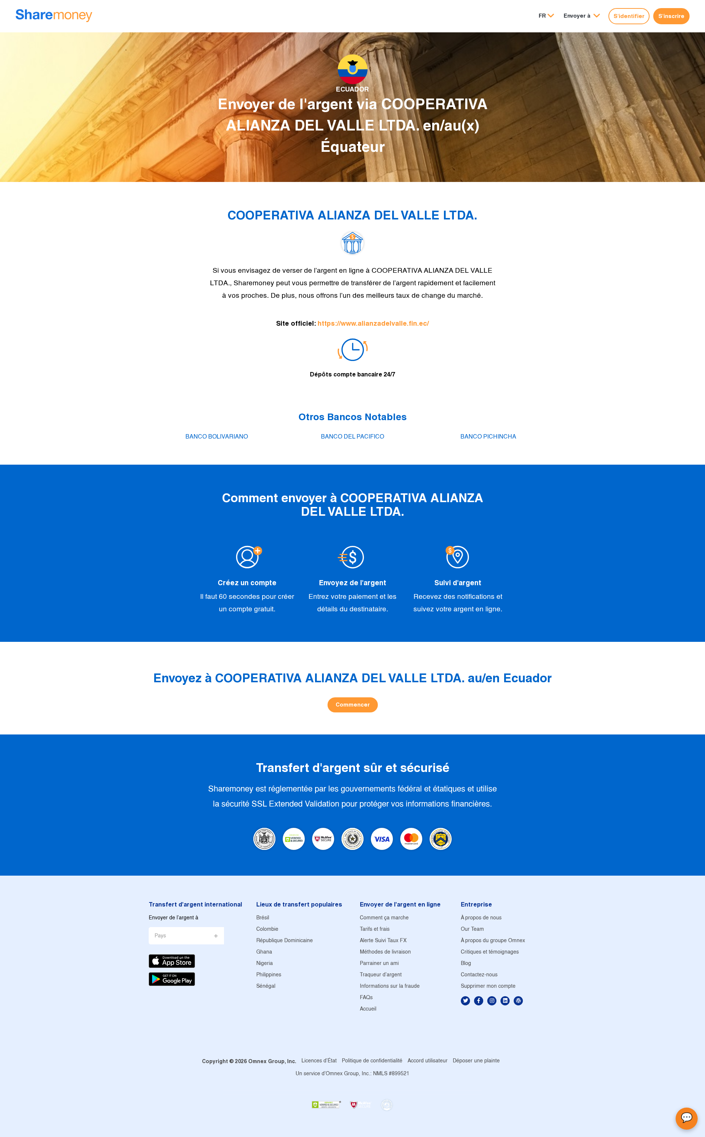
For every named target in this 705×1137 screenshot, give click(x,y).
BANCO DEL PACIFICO (352, 437)
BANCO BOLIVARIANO (216, 437)
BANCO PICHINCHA (488, 437)
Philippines (268, 975)
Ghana (264, 952)
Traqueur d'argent (381, 975)
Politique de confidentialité (372, 1061)
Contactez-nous (479, 975)
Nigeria (264, 963)
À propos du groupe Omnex (493, 940)
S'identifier (629, 16)
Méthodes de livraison (385, 952)
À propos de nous (481, 918)
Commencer (353, 704)
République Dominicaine (284, 940)
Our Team (472, 929)
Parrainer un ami (379, 963)
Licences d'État (319, 1061)
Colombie (267, 929)
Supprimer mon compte (488, 986)
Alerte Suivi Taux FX (383, 940)
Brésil (262, 918)
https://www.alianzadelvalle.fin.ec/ (373, 323)
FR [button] (542, 15)
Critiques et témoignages (490, 952)
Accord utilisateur (428, 1061)
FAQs (366, 997)
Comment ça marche (384, 918)
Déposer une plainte (476, 1061)
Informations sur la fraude (390, 986)
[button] (582, 16)
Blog (466, 963)
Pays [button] (160, 936)
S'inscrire (671, 16)
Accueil (368, 1009)
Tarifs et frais (375, 929)
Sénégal (265, 986)
